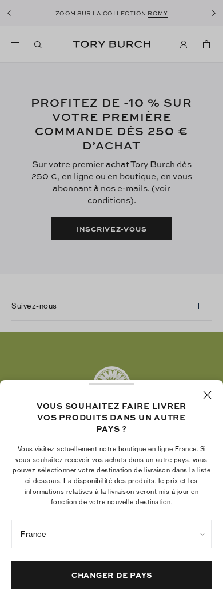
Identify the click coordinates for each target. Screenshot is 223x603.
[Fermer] (207, 395)
